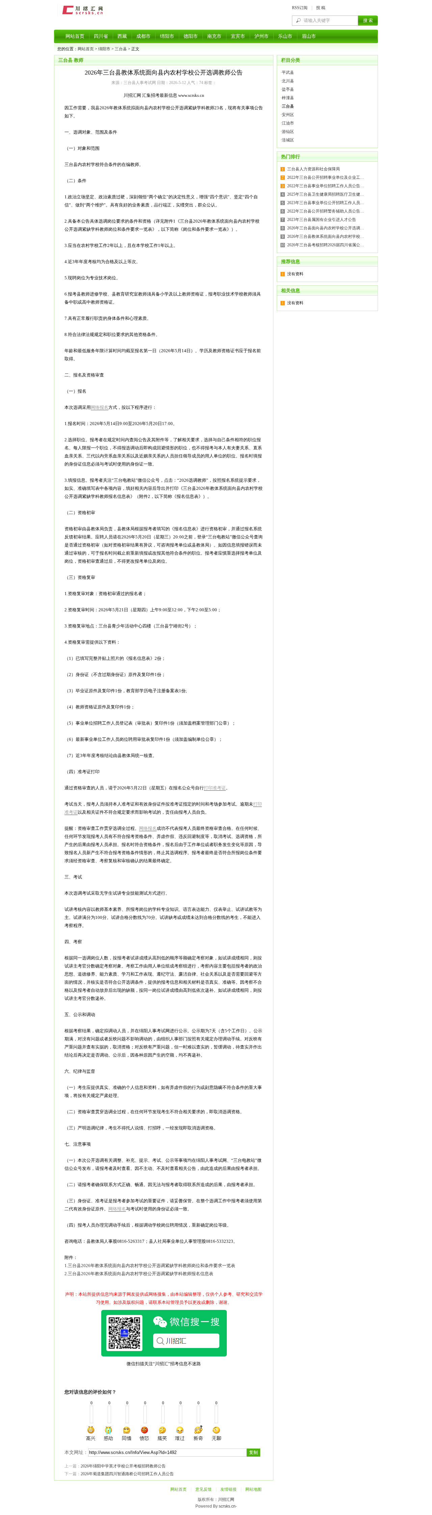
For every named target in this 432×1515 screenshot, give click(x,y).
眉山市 (309, 36)
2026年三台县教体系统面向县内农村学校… (325, 236)
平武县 (288, 72)
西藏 (122, 36)
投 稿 (320, 7)
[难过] (180, 1433)
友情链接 (228, 1489)
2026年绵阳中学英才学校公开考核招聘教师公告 (123, 1466)
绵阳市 (167, 36)
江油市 (288, 123)
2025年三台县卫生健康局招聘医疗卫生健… (325, 194)
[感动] (109, 1433)
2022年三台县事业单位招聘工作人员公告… (325, 186)
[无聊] (216, 1433)
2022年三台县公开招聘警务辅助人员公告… (325, 211)
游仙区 (288, 131)
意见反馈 (203, 1489)
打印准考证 (215, 787)
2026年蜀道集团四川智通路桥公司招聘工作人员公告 (127, 1473)
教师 (78, 60)
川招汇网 (226, 1499)
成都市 (143, 36)
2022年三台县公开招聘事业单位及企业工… (325, 177)
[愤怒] (144, 1433)
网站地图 (253, 1489)
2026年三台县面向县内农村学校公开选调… (325, 228)
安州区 (288, 114)
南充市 (214, 36)
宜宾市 (238, 36)
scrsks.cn (227, 1506)
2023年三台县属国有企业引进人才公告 (321, 219)
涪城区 (288, 140)
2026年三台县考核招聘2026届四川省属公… (325, 245)
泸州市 (261, 36)
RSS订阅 (299, 7)
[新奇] (198, 1433)
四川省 (101, 36)
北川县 (288, 81)
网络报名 (99, 407)
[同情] (126, 1433)
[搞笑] (162, 1433)
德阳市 (191, 36)
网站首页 (74, 36)
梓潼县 (288, 97)
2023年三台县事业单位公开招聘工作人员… (325, 202)
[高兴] (91, 1433)
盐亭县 (288, 89)
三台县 (121, 49)
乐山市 (285, 36)
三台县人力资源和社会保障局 (313, 169)
